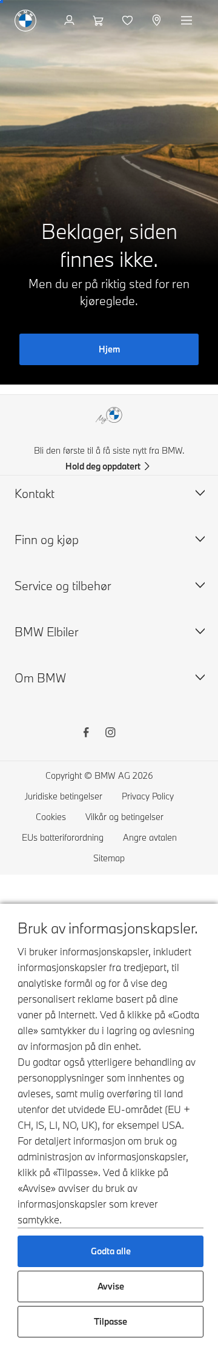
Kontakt (34, 493)
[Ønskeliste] (129, 20)
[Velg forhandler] (158, 20)
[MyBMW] (70, 20)
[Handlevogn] (99, 20)
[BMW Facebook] (86, 733)
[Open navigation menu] (187, 20)
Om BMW (40, 677)
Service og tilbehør (63, 585)
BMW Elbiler (47, 631)
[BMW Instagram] (110, 733)
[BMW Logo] (25, 21)
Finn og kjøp (47, 539)
